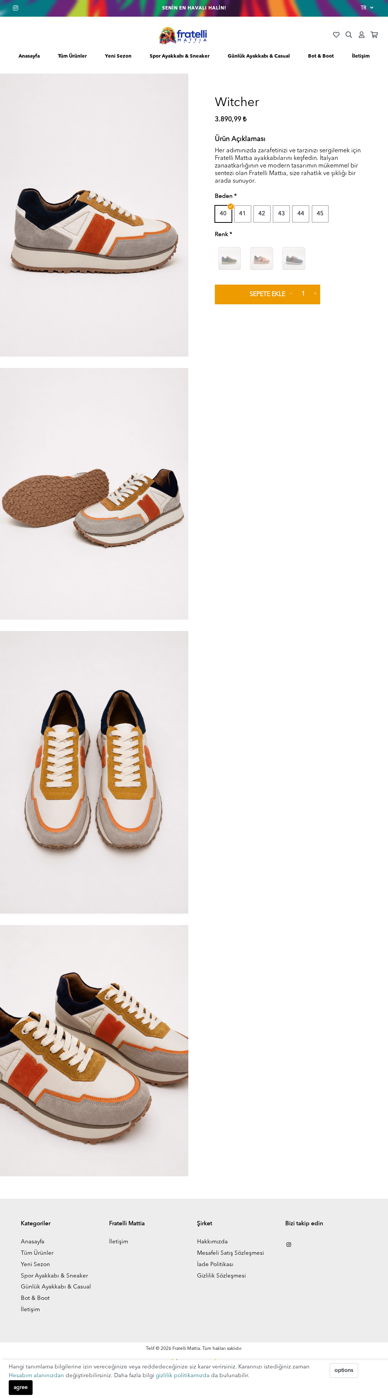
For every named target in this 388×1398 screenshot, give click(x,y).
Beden (224, 196)
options (344, 1370)
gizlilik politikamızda (183, 1376)
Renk (221, 235)
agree (21, 1387)
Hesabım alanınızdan (37, 1376)
